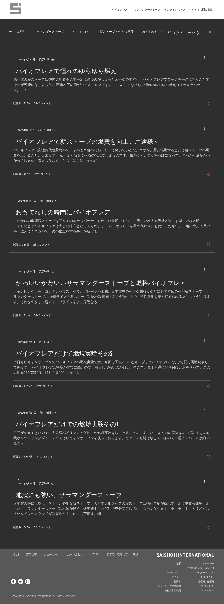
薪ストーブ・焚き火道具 (116, 32)
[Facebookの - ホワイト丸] (13, 581)
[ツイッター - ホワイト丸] (20, 581)
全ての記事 (16, 32)
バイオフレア (82, 32)
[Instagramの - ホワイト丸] (27, 581)
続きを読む (150, 32)
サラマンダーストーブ (48, 32)
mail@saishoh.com (205, 572)
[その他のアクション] (205, 57)
